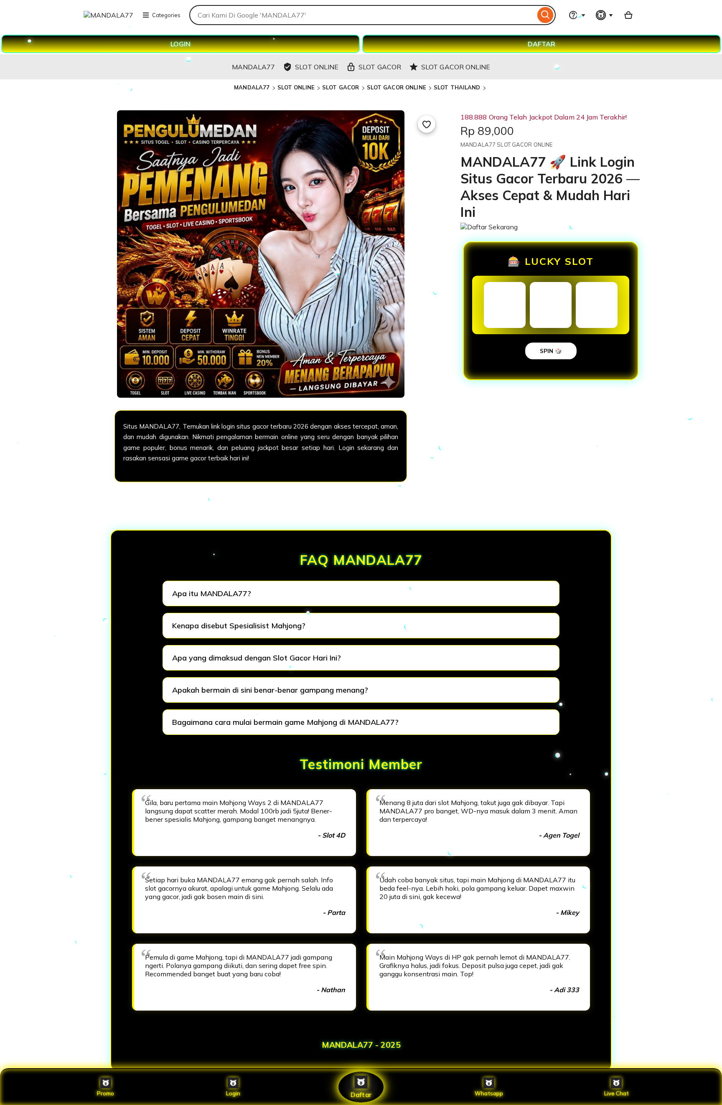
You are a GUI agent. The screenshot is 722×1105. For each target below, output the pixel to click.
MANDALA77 (251, 87)
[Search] (545, 15)
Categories (166, 15)
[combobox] (362, 15)
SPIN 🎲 (551, 351)
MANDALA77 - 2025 (361, 1045)
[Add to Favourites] (426, 124)
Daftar (361, 1094)
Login (233, 1093)
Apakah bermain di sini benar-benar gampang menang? (270, 690)
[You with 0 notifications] (604, 15)
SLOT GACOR (340, 87)
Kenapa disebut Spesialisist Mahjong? (238, 625)
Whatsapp (489, 1093)
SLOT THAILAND (457, 87)
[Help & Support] (577, 15)
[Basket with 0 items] (628, 15)
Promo (105, 1093)
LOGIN (180, 44)
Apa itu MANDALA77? (211, 593)
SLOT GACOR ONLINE (396, 87)
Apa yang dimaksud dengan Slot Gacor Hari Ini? (256, 658)
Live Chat (616, 1093)
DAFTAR (541, 44)
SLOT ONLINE (296, 87)
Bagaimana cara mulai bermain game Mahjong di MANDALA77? (285, 722)
